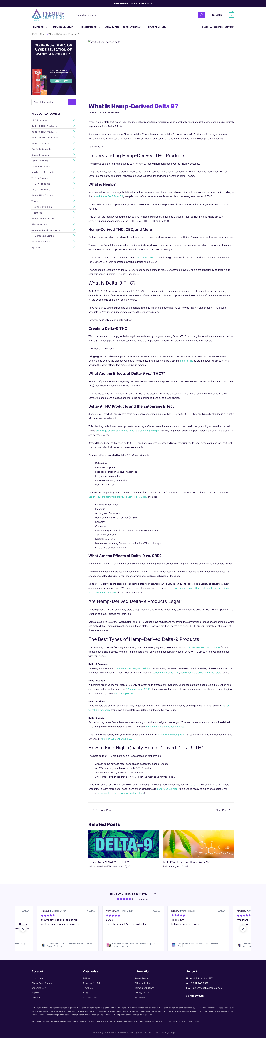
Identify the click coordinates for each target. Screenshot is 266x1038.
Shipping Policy (142, 983)
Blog (205, 27)
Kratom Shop (89, 27)
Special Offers (157, 27)
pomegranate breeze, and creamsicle (201, 672)
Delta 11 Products (41, 143)
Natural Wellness (41, 241)
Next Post (223, 810)
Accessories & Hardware (45, 230)
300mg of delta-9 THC (138, 689)
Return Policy (141, 978)
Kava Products (39, 160)
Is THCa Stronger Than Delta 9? (186, 862)
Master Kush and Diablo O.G (117, 738)
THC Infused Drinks (42, 235)
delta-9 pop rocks (123, 693)
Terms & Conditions (144, 988)
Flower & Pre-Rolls (42, 207)
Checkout (36, 997)
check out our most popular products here (121, 793)
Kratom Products (41, 166)
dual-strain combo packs (171, 734)
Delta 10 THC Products (44, 137)
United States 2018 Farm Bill (108, 196)
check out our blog (167, 788)
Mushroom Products (43, 172)
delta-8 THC (186, 360)
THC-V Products (40, 189)
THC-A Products (40, 178)
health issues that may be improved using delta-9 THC (118, 496)
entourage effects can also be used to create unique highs (127, 430)
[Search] (201, 15)
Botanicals (112, 27)
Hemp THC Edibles (42, 195)
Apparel (35, 247)
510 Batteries (39, 224)
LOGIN (219, 15)
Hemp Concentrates (42, 218)
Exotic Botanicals (41, 149)
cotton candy (160, 672)
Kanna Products (40, 155)
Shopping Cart (39, 988)
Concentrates (90, 997)
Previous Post (101, 810)
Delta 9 (92, 112)
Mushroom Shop (63, 27)
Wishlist (35, 992)
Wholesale (216, 27)
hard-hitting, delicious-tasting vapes (166, 726)
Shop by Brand (132, 27)
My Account (38, 978)
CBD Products (39, 120)
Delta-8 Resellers (145, 257)
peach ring (173, 672)
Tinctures (36, 212)
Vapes (35, 201)
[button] (23, 929)
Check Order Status (42, 983)
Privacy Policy (142, 992)
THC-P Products (40, 183)
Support (229, 27)
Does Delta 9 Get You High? (108, 862)
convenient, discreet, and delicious (133, 668)
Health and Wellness (107, 866)
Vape (85, 992)
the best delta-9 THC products (203, 647)
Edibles (86, 978)
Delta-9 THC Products (44, 131)
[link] (71, 945)
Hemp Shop (38, 27)
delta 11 (194, 784)
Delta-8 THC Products (44, 126)
